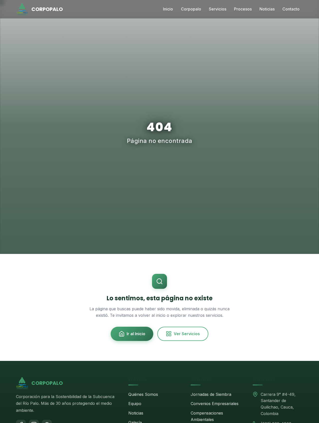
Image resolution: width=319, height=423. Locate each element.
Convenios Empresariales (215, 403)
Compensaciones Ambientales (207, 416)
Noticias (267, 8)
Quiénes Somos (143, 394)
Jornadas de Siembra (211, 394)
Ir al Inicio (136, 333)
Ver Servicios (187, 333)
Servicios (217, 8)
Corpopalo (191, 8)
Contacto (291, 8)
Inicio (168, 8)
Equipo (134, 403)
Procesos (243, 8)
